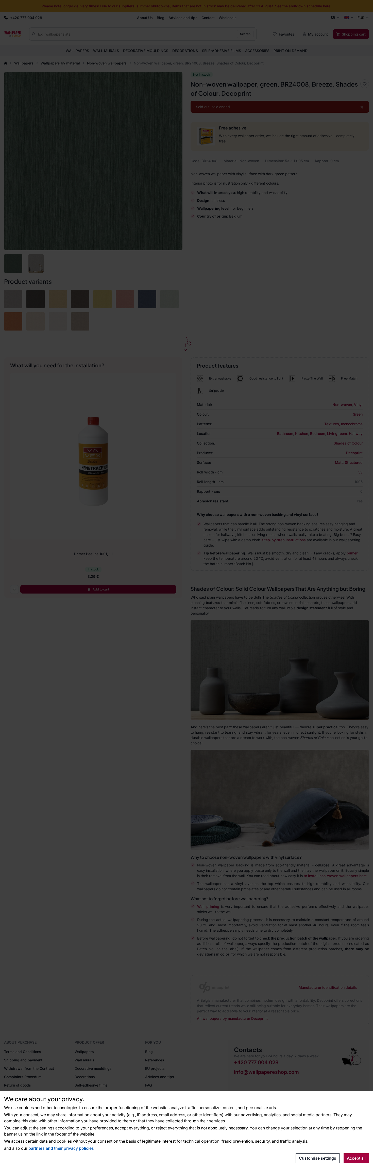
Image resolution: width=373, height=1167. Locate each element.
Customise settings (317, 1158)
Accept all (356, 1158)
